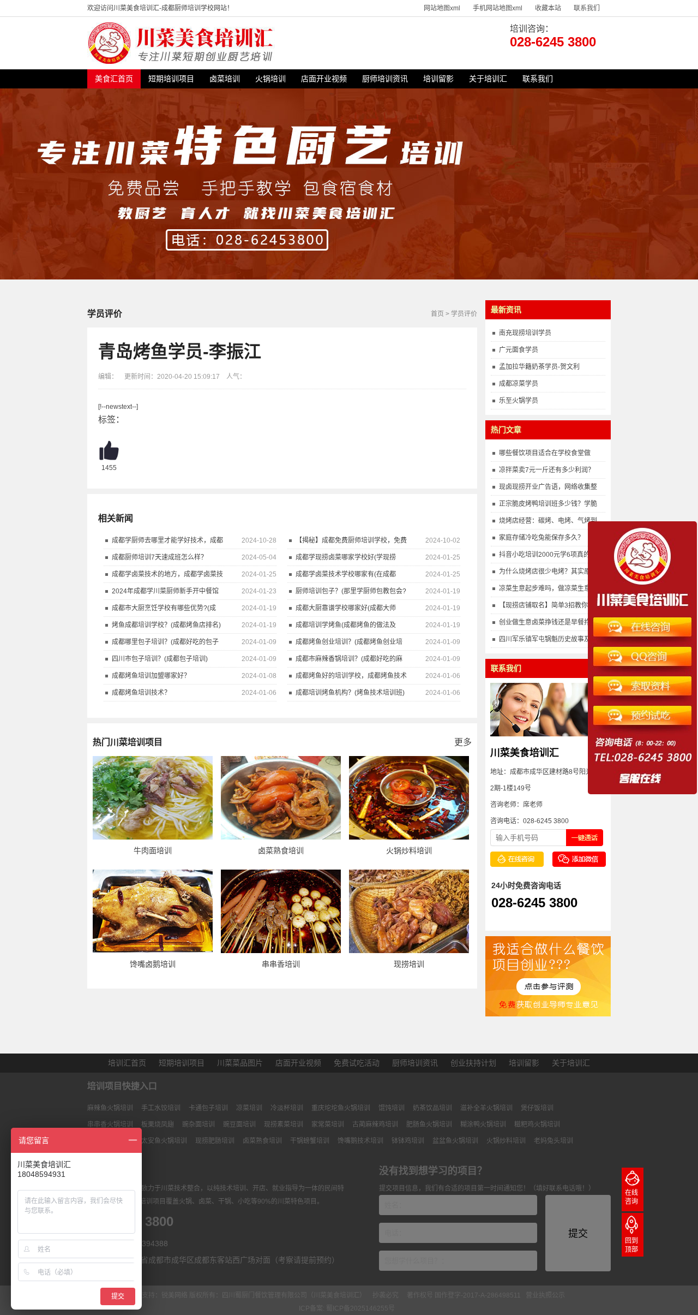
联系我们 (587, 8)
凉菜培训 (249, 1108)
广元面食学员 (518, 350)
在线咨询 (631, 1197)
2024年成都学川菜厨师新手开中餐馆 (165, 591)
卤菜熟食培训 (262, 1141)
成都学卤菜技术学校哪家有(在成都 (346, 574)
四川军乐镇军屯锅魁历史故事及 (545, 639)
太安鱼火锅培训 (164, 1141)
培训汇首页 (127, 1062)
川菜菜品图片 (240, 1062)
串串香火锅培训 (110, 1124)
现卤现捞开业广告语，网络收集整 (548, 487)
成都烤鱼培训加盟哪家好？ (151, 676)
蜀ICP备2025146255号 (360, 1308)
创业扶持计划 (473, 1062)
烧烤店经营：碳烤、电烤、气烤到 (548, 521)
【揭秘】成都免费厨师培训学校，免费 (351, 540)
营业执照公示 (545, 1295)
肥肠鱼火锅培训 (429, 1124)
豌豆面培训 (239, 1124)
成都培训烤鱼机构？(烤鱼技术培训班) (350, 693)
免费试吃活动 (357, 1062)
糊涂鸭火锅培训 (483, 1124)
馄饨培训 (391, 1108)
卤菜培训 (224, 78)
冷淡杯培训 (286, 1108)
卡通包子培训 (208, 1108)
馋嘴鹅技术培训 (360, 1141)
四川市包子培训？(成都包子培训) (160, 659)
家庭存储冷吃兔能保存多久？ (541, 538)
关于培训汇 (488, 78)
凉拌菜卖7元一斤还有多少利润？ (546, 470)
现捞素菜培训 (283, 1124)
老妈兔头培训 (553, 1141)
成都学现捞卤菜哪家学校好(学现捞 (346, 557)
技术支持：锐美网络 (158, 1295)
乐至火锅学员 (518, 400)
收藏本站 (548, 8)
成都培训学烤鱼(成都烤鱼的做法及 (346, 625)
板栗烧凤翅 (157, 1124)
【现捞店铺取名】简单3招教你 (543, 605)
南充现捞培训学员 (525, 333)
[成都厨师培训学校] (182, 62)
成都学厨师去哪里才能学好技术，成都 (167, 540)
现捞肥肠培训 (214, 1141)
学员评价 (464, 314)
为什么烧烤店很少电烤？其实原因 (548, 571)
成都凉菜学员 (518, 384)
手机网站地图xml (497, 8)
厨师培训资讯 (385, 78)
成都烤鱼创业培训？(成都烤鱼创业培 (349, 642)
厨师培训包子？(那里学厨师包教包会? (351, 591)
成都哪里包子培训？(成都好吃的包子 (165, 642)
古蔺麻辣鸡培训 (375, 1124)
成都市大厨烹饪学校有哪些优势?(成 (164, 608)
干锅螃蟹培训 (309, 1141)
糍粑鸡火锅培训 (537, 1124)
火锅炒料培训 (506, 1141)
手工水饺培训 (160, 1108)
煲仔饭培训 (537, 1108)
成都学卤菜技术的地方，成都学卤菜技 (167, 574)
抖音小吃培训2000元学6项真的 (544, 554)
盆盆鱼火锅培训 (455, 1141)
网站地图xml (442, 8)
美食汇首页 (114, 78)
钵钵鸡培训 (408, 1141)
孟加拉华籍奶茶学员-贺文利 (539, 367)
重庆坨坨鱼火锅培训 (340, 1108)
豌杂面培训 (198, 1124)
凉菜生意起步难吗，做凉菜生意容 (548, 588)
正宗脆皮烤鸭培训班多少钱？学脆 (548, 504)
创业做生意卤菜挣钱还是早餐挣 (545, 622)
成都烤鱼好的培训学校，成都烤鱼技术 (351, 676)
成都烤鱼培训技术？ (141, 693)
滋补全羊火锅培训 (486, 1108)
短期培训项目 (171, 78)
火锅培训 (270, 78)
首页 (437, 314)
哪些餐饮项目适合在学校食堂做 (545, 453)
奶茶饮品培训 (432, 1108)
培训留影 (438, 78)
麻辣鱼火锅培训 (110, 1108)
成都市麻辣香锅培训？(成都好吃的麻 (349, 659)
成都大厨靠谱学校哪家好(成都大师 (346, 608)
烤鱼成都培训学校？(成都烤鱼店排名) (166, 625)
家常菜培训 (327, 1124)
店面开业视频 (324, 78)
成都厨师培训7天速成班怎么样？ (159, 557)
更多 (463, 742)
